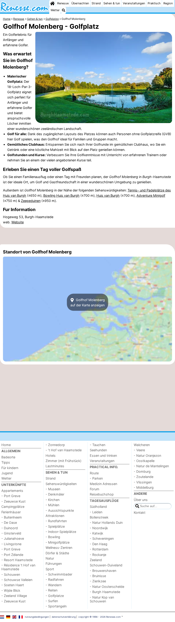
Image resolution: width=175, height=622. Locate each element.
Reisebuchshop (102, 494)
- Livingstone (11, 544)
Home (6, 445)
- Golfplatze (55, 596)
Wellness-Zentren (59, 548)
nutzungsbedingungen (37, 616)
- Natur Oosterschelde (107, 586)
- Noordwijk (99, 528)
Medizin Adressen (103, 484)
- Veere (139, 450)
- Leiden (96, 512)
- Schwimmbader (59, 574)
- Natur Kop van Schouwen (102, 599)
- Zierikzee (98, 581)
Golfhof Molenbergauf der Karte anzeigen (87, 302)
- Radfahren (55, 579)
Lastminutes (55, 466)
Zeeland (96, 560)
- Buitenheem (11, 517)
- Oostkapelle (144, 461)
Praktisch (154, 3)
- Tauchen (97, 445)
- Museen (53, 489)
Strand (96, 3)
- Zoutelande (143, 477)
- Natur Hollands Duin (106, 522)
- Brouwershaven (103, 571)
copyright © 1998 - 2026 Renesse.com (99, 616)
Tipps (5, 462)
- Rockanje (98, 555)
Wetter (55, 10)
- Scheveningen (102, 538)
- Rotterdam (99, 549)
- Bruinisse (98, 576)
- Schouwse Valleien (16, 580)
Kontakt (139, 512)
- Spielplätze (55, 526)
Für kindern (9, 468)
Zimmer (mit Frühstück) (63, 461)
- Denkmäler (55, 494)
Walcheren (142, 445)
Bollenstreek (99, 517)
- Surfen (52, 601)
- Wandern (54, 585)
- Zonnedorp (55, 445)
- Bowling (53, 537)
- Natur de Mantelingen (151, 466)
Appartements (12, 491)
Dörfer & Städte (57, 553)
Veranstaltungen (134, 3)
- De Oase (9, 522)
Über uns (141, 500)
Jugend (7, 473)
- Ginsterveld (11, 533)
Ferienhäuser (11, 512)
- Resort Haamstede (17, 560)
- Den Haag (98, 544)
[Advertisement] (87, 236)
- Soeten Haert (12, 585)
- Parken (96, 478)
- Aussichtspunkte (60, 510)
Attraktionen (55, 516)
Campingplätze (12, 506)
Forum (94, 489)
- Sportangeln (56, 606)
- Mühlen (52, 505)
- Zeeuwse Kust (13, 501)
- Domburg (142, 471)
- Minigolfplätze (57, 542)
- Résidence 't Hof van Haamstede (18, 567)
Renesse (63, 3)
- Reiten (51, 590)
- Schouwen (10, 574)
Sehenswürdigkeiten (61, 484)
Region (168, 3)
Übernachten (80, 3)
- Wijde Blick (10, 590)
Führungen (54, 563)
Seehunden (98, 450)
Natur (50, 558)
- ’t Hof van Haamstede (64, 450)
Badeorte (8, 457)
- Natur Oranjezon (147, 455)
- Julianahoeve (12, 538)
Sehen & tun (111, 3)
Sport (50, 569)
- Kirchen (52, 500)
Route (94, 473)
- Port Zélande (12, 555)
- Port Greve (10, 496)
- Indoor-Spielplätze (61, 532)
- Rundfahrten (56, 521)
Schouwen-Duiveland (106, 565)
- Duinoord (9, 528)
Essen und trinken (103, 455)
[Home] (52, 3)
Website (17, 222)
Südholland (98, 506)
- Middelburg (144, 487)
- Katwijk (96, 533)
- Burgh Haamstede (105, 592)
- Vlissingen (143, 482)
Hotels (51, 455)
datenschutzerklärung (64, 616)
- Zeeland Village (14, 596)
